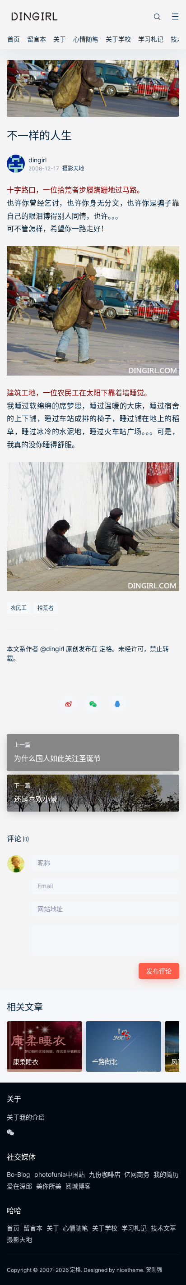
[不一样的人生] (93, 311)
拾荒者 (45, 608)
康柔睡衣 (25, 1061)
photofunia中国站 (59, 1174)
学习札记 (150, 39)
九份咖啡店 (105, 1174)
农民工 (18, 608)
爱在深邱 (19, 1186)
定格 (75, 1270)
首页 (13, 39)
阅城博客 (78, 1186)
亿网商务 (136, 1174)
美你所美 (48, 1186)
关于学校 (118, 39)
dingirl (37, 160)
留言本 (36, 39)
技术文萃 (163, 1228)
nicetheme (129, 1270)
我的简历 (166, 1174)
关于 (59, 39)
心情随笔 (85, 39)
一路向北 (104, 1061)
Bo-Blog (18, 1174)
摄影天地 (73, 168)
